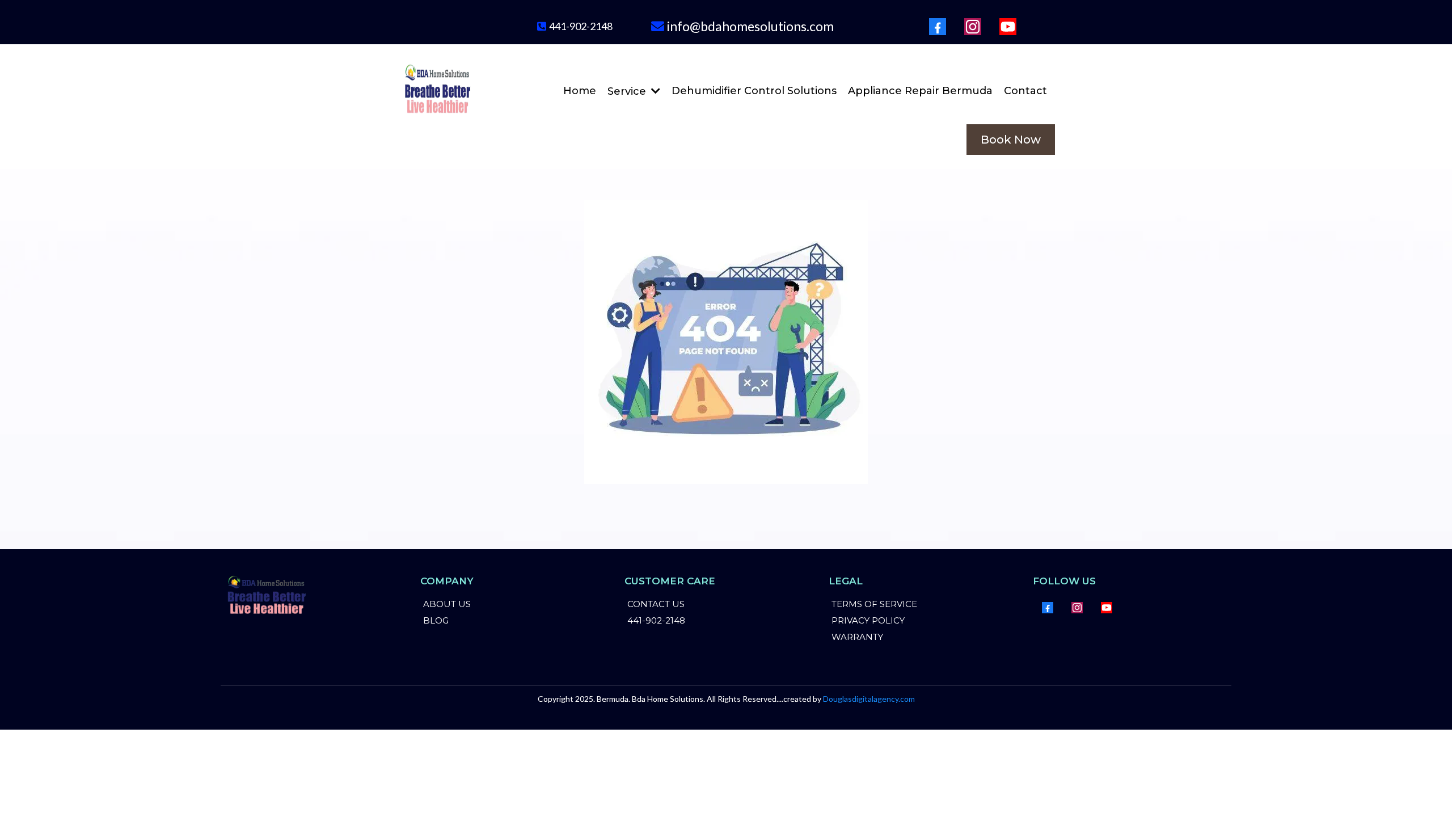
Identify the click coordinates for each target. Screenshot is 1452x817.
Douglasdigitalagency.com (869, 699)
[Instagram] (972, 26)
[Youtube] (1007, 26)
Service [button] (628, 91)
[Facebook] (937, 26)
